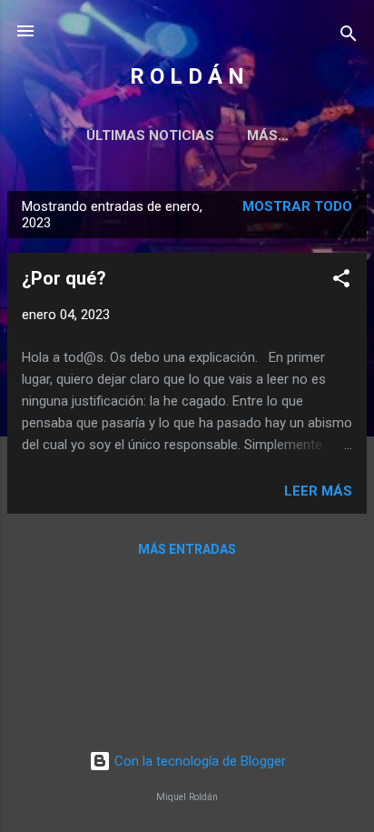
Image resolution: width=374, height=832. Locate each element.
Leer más (318, 491)
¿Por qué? (64, 278)
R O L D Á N (187, 76)
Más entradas (187, 549)
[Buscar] (348, 37)
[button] (341, 281)
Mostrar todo (297, 206)
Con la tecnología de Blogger (198, 761)
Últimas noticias (150, 135)
